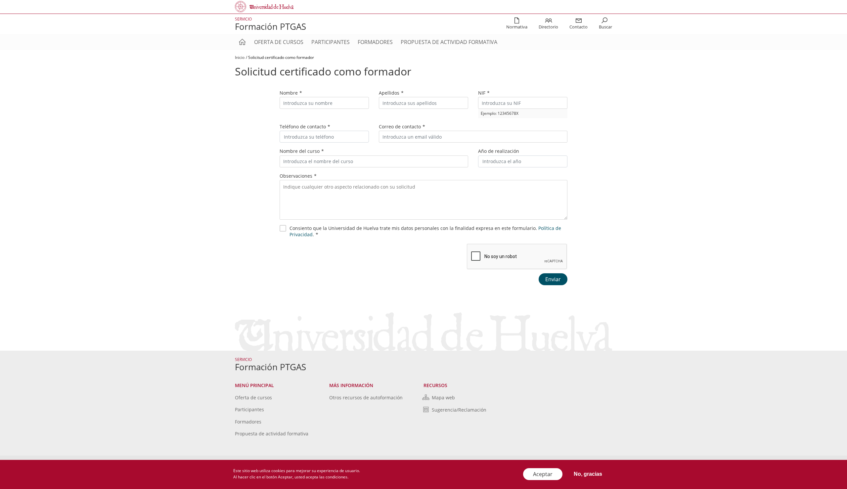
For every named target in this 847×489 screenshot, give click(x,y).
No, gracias (588, 474)
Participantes (330, 42)
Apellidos (389, 93)
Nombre (289, 93)
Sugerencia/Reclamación (459, 410)
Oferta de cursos (278, 42)
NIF (481, 93)
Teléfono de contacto (303, 126)
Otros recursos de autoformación (366, 397)
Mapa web (443, 397)
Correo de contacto (400, 126)
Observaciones (296, 176)
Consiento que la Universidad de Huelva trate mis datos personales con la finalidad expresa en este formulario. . (425, 231)
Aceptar (543, 474)
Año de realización (498, 151)
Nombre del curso (300, 151)
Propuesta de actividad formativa (449, 42)
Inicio (240, 57)
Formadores (375, 42)
